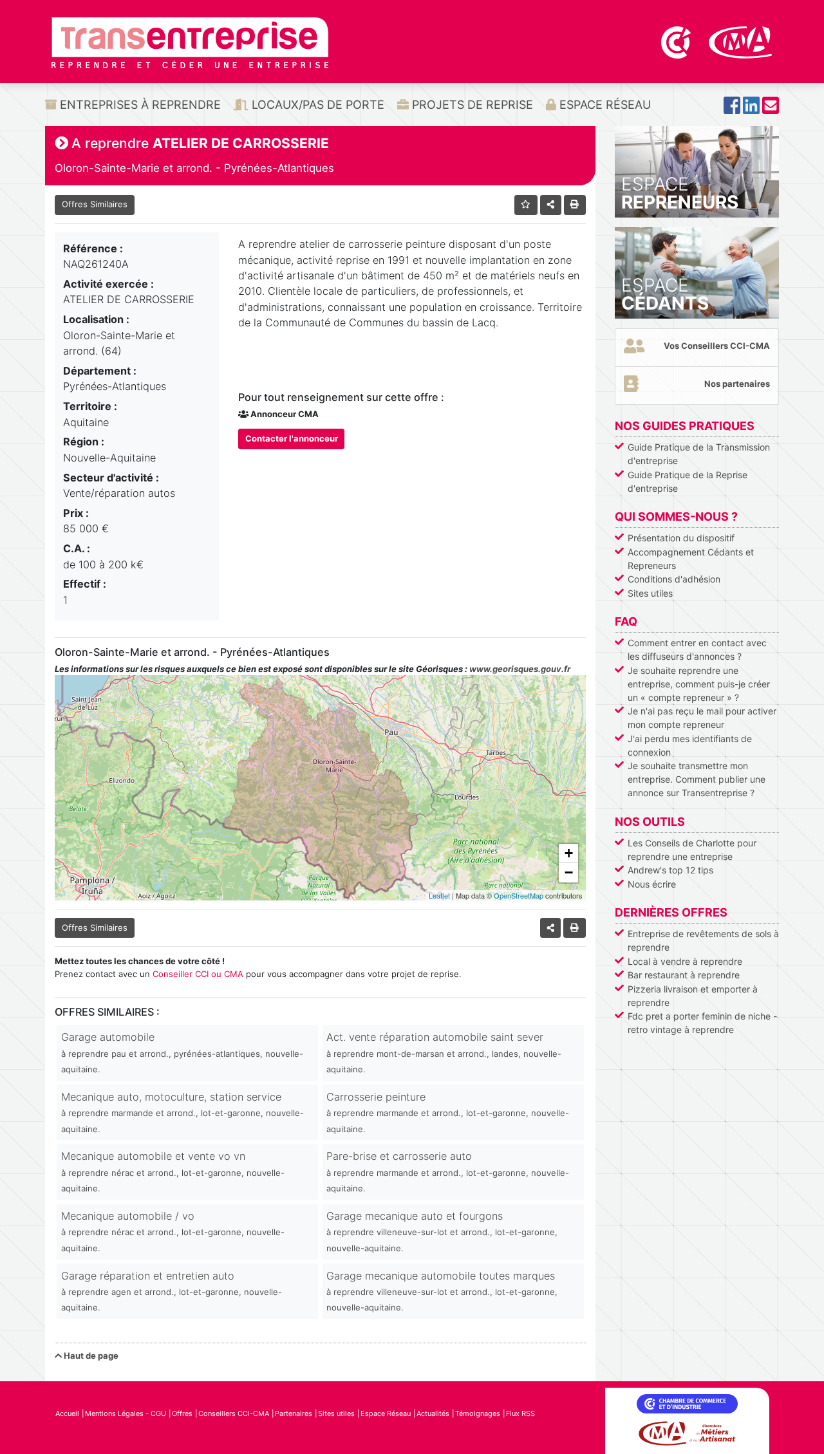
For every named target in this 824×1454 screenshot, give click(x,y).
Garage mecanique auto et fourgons (441, 1231)
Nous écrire (652, 884)
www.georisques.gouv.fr (519, 669)
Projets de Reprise (471, 104)
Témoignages (477, 1413)
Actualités (433, 1413)
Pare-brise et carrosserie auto (447, 1171)
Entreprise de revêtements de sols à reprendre (703, 940)
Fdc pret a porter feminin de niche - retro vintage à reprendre (702, 1023)
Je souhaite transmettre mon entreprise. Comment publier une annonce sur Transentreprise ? (696, 779)
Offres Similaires (94, 204)
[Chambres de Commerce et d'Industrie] (677, 41)
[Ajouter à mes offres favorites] (526, 205)
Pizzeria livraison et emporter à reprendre (693, 995)
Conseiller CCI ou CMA (198, 974)
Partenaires (293, 1413)
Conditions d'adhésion (674, 578)
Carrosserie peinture (447, 1112)
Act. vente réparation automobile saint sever (443, 1052)
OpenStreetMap (518, 895)
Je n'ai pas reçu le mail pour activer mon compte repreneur (702, 717)
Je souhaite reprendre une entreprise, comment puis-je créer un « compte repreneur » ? (699, 684)
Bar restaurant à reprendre (684, 974)
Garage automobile (182, 1052)
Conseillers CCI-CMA (233, 1413)
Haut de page (90, 1355)
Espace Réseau (603, 104)
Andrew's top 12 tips (670, 869)
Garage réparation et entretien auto (171, 1291)
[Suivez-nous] (732, 109)
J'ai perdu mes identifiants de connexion (690, 745)
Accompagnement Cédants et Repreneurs (691, 558)
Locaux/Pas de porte (316, 104)
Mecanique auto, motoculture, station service (182, 1112)
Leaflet (439, 895)
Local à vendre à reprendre (685, 961)
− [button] (569, 872)
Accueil (67, 1413)
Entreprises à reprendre (139, 104)
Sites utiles (650, 593)
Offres (182, 1413)
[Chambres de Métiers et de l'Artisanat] (740, 41)
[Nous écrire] (770, 109)
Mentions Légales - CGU (125, 1413)
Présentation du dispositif (681, 537)
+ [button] (569, 853)
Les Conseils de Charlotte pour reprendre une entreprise (692, 849)
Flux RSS (520, 1413)
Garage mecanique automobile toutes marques (441, 1291)
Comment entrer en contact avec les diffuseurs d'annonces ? (697, 649)
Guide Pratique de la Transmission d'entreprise (699, 454)
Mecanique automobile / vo (173, 1231)
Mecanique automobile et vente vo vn (173, 1171)
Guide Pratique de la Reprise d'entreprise (687, 481)
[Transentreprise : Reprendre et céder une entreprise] (190, 42)
